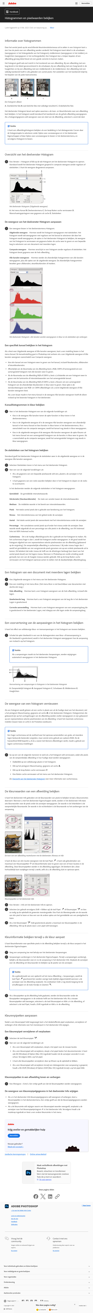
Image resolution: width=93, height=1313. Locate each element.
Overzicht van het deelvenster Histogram (28, 779)
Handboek (14, 1221)
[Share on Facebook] (36, 1198)
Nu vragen (14, 1250)
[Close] (75, 1304)
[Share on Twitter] (43, 1198)
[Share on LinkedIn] (50, 1198)
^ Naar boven (86, 1205)
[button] (76, 3)
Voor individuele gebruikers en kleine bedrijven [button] (21, 1266)
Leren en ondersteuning (18, 1216)
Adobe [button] (6, 1288)
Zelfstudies (14, 1224)
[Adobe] (12, 3)
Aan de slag (14, 1219)
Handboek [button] (14, 12)
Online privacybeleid (38, 1154)
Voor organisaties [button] (10, 1277)
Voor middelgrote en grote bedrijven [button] (17, 1271)
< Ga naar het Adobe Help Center (21, 1210)
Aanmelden (85, 3)
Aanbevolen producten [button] (12, 1293)
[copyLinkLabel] (57, 1198)
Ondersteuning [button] (9, 1282)
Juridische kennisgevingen (15, 1154)
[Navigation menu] (3, 3)
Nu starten (56, 1250)
